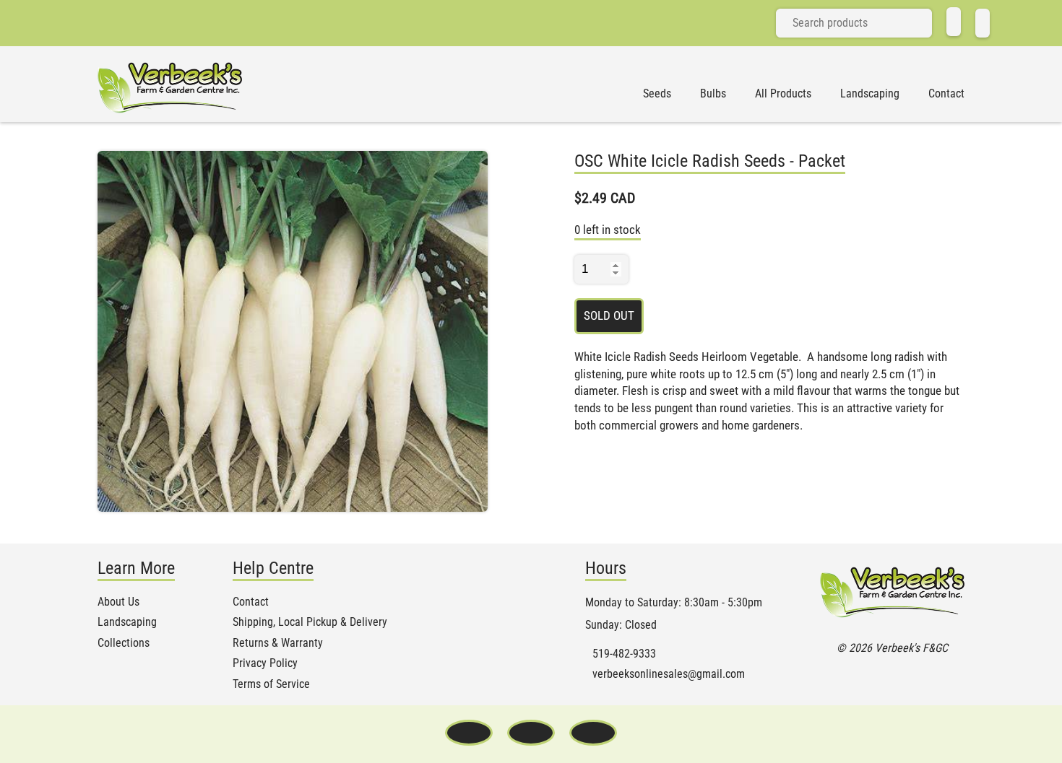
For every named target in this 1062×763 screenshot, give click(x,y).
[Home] (953, 21)
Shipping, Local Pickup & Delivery (310, 622)
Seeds (657, 93)
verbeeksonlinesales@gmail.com (668, 674)
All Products (783, 93)
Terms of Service (271, 684)
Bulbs (713, 93)
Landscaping (869, 93)
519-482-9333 (624, 654)
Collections (124, 643)
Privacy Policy (265, 663)
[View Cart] (982, 23)
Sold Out (609, 315)
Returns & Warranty (278, 643)
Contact (946, 93)
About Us (118, 602)
